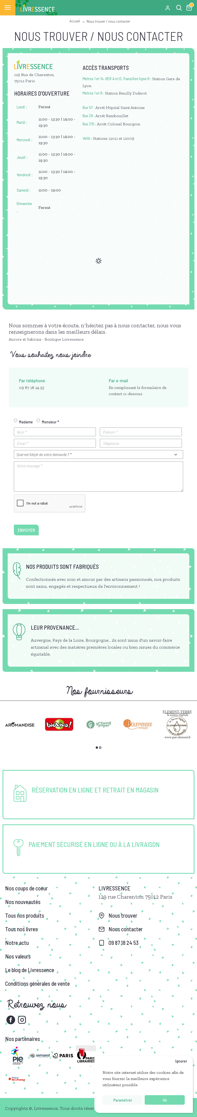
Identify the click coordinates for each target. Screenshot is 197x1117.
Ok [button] (165, 1099)
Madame (26, 421)
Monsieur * (50, 421)
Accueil (75, 21)
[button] (97, 748)
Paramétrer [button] (122, 1099)
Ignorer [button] (181, 1060)
